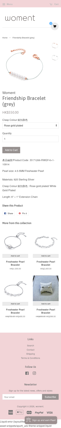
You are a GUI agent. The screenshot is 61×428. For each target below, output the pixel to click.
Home (5, 37)
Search (30, 345)
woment (39, 406)
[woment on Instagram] (34, 373)
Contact (30, 349)
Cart (56, 4)
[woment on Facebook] (27, 373)
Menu (9, 4)
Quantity (7, 133)
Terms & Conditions (30, 357)
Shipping (30, 353)
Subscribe (50, 397)
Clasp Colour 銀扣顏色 (15, 120)
